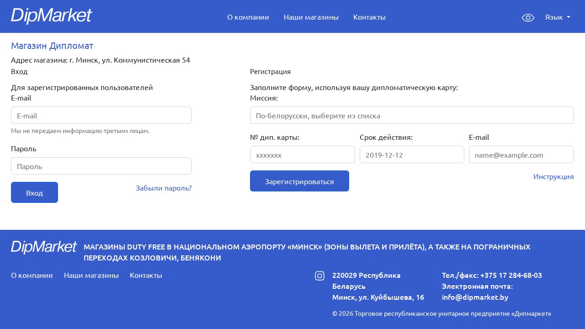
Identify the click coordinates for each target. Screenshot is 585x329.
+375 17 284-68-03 (511, 275)
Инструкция (553, 175)
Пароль (23, 148)
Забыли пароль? (163, 187)
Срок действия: (386, 136)
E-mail (21, 97)
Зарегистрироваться (299, 181)
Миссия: (264, 97)
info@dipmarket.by (475, 297)
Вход (34, 192)
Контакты (369, 16)
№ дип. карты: (274, 136)
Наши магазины (311, 16)
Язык (555, 16)
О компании (248, 16)
